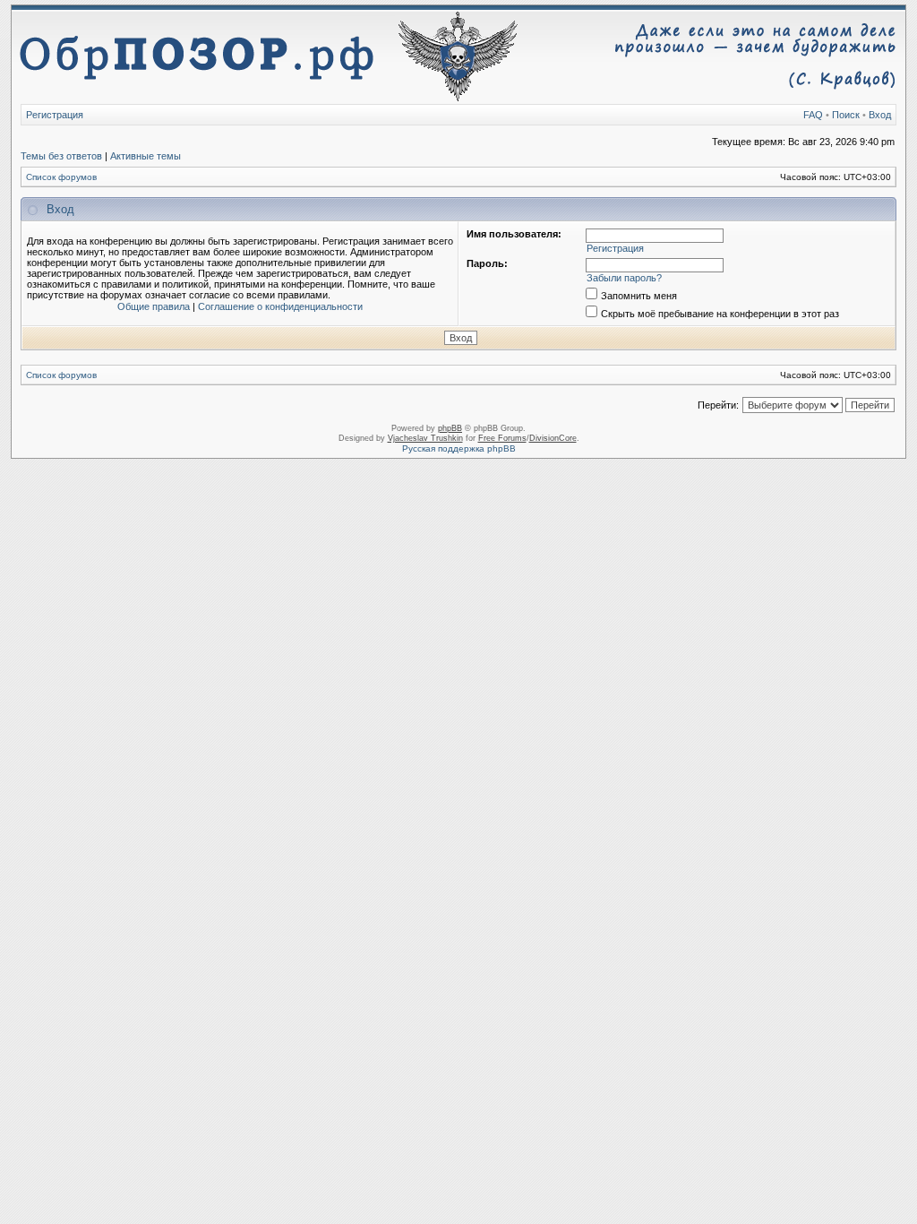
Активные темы (145, 156)
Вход (880, 114)
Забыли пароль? (624, 277)
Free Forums (502, 438)
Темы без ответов (61, 156)
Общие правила (153, 306)
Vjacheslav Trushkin (425, 438)
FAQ (813, 114)
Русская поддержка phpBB (459, 448)
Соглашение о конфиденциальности (280, 306)
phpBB (450, 428)
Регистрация (54, 114)
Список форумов (61, 177)
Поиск (846, 114)
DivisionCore (553, 438)
